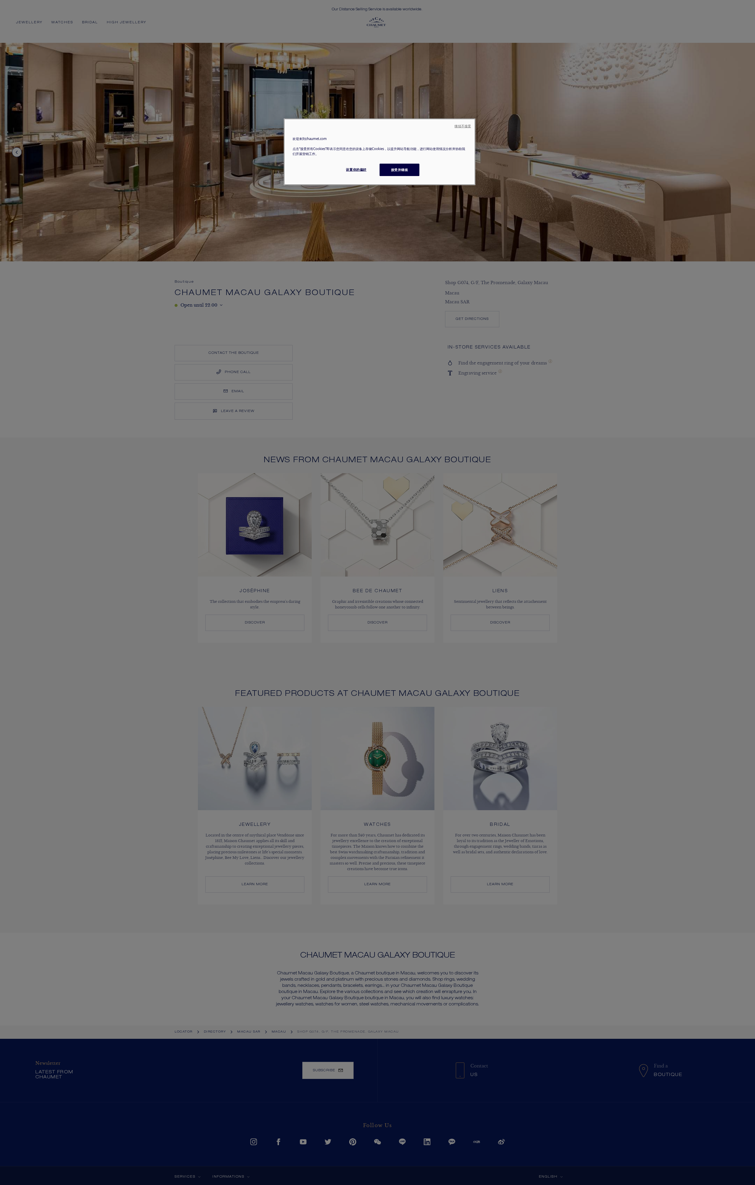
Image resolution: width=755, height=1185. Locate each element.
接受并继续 (399, 169)
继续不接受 (462, 126)
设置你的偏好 (356, 169)
